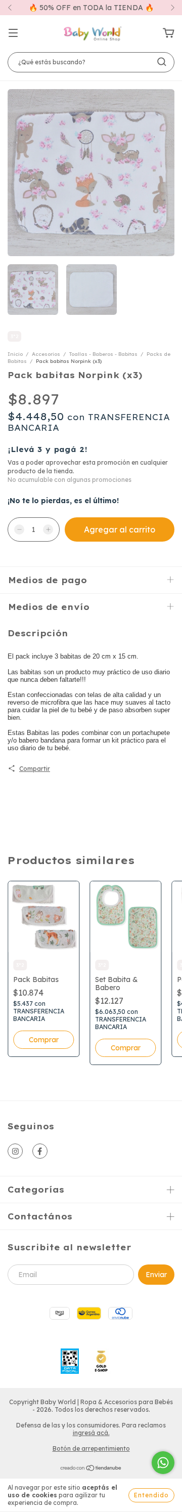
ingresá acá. (91, 1433)
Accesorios (46, 354)
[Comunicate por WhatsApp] (163, 1462)
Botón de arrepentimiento (91, 1448)
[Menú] (13, 33)
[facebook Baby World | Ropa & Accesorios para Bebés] (40, 1151)
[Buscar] (161, 62)
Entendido (151, 1495)
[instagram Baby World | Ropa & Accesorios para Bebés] (15, 1151)
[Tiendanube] (91, 1469)
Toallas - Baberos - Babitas (103, 354)
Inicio (15, 354)
